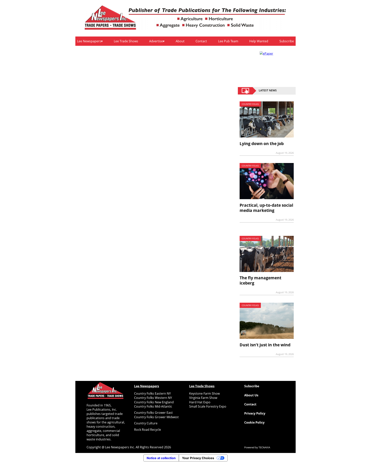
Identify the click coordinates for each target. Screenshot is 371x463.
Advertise (156, 41)
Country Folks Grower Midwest (156, 417)
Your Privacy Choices (198, 458)
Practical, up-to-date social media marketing (266, 207)
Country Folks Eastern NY (152, 393)
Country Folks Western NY (153, 398)
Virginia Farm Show (203, 398)
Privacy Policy (254, 413)
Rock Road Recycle (147, 429)
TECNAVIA (264, 447)
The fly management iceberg (260, 280)
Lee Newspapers (89, 41)
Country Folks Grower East (153, 412)
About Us (251, 395)
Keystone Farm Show (204, 393)
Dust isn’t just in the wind (265, 344)
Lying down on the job (262, 143)
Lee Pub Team (228, 41)
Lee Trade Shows (126, 41)
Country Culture (145, 423)
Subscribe (286, 41)
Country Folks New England (154, 402)
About (180, 41)
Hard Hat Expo (199, 402)
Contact (201, 41)
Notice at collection (161, 458)
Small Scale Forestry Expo (207, 406)
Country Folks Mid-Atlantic (153, 406)
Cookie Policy (254, 422)
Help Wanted (258, 41)
